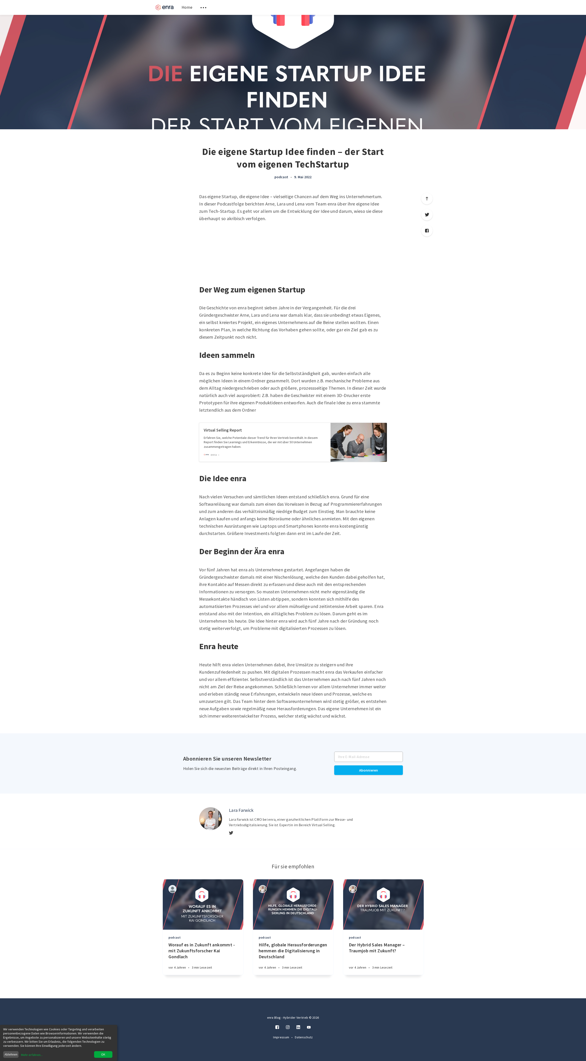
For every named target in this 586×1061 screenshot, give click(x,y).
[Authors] (172, 889)
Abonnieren (368, 770)
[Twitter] (427, 214)
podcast (281, 177)
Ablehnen (11, 1054)
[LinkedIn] (298, 1027)
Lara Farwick (241, 810)
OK (103, 1054)
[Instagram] (288, 1027)
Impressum (281, 1037)
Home (187, 7)
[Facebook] (427, 230)
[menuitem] (165, 7)
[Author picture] (210, 818)
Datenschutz (304, 1037)
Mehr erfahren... (32, 1055)
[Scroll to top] (427, 198)
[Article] (203, 904)
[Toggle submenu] (203, 7)
